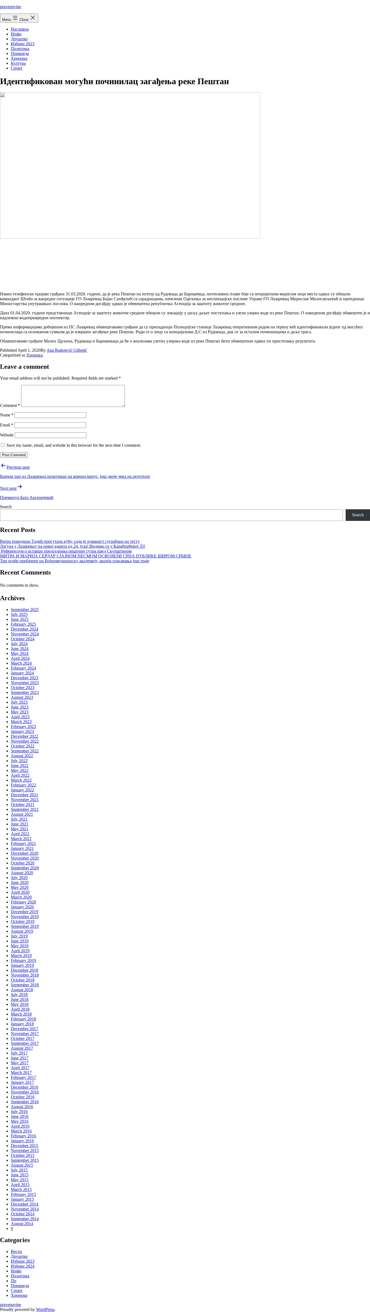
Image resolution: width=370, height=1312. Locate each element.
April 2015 (20, 1184)
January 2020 (22, 907)
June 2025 (19, 619)
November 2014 (25, 1209)
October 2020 (22, 863)
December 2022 (24, 736)
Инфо (16, 34)
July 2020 (19, 877)
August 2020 (22, 872)
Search (6, 506)
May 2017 (19, 1062)
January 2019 (22, 965)
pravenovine (10, 6)
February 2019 (23, 960)
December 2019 (24, 911)
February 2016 (23, 1136)
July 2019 (19, 936)
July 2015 (19, 1170)
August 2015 (22, 1165)
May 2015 (19, 1179)
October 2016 (22, 1097)
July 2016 (19, 1111)
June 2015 (19, 1175)
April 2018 (20, 1009)
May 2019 (19, 946)
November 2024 (25, 634)
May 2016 (19, 1121)
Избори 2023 (22, 43)
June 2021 (19, 824)
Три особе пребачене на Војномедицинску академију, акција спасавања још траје (74, 561)
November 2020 (25, 858)
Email (6, 425)
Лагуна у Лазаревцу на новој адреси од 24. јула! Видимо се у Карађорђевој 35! (72, 546)
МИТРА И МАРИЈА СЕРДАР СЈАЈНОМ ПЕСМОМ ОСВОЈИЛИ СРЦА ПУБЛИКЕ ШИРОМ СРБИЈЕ (95, 556)
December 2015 (24, 1145)
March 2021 (21, 838)
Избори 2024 (22, 1266)
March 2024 (21, 663)
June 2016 (19, 1116)
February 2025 (23, 624)
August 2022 (22, 755)
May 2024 (19, 653)
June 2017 (19, 1058)
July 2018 (19, 994)
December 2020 (24, 853)
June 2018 (19, 999)
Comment (10, 405)
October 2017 (22, 1038)
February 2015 (23, 1194)
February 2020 (23, 902)
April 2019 (20, 950)
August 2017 (22, 1048)
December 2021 (24, 794)
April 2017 (20, 1067)
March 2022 (21, 780)
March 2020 (21, 897)
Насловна (20, 29)
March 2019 (21, 955)
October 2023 (22, 687)
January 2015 (22, 1199)
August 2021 (22, 814)
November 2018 (25, 975)
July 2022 (19, 760)
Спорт (16, 68)
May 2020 (19, 887)
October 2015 (22, 1155)
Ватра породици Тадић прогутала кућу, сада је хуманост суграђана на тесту (70, 541)
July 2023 (19, 702)
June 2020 (19, 882)
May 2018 (19, 1004)
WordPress (45, 1309)
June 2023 (19, 707)
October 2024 (22, 639)
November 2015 (25, 1150)
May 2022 (19, 770)
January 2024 (22, 673)
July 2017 (19, 1053)
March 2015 (21, 1189)
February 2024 (23, 668)
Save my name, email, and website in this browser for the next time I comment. (74, 445)
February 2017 (23, 1077)
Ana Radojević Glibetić (67, 350)
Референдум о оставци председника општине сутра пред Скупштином (66, 551)
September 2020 (25, 868)
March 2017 (21, 1072)
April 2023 (20, 716)
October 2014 (22, 1214)
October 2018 (22, 980)
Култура (18, 63)
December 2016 (24, 1087)
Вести (16, 1251)
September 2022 (25, 751)
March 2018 (21, 1014)
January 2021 (22, 848)
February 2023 (23, 726)
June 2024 (19, 648)
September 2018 (25, 985)
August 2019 (22, 931)
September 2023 (25, 692)
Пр (13, 1280)
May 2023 (19, 712)
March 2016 (21, 1131)
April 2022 (20, 775)
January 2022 (22, 790)
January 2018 (22, 1023)
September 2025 (25, 609)
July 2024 (19, 643)
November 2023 (25, 682)
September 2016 (25, 1101)
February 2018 (23, 1019)
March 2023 (21, 721)
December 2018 (24, 970)
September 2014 (25, 1218)
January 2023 (22, 731)
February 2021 (23, 843)
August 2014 (22, 1223)
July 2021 (19, 819)
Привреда (20, 53)
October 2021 (22, 804)
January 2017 (22, 1082)
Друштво (19, 39)
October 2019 (22, 921)
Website (7, 435)
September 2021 (25, 809)
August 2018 (22, 989)
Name (7, 415)
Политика (20, 48)
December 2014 (24, 1204)
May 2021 (19, 829)
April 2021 (20, 833)
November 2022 (25, 741)
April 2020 (20, 892)
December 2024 (24, 629)
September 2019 (25, 926)
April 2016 (20, 1126)
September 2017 (25, 1043)
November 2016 (25, 1092)
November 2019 (25, 916)
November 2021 (25, 799)
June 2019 (19, 941)
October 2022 (22, 746)
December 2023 (24, 677)
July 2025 (19, 614)
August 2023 (22, 697)
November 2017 (25, 1033)
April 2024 (20, 658)
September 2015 (25, 1160)
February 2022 (23, 785)
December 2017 (24, 1028)
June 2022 (19, 765)
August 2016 (22, 1106)
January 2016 (22, 1140)
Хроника (19, 58)
